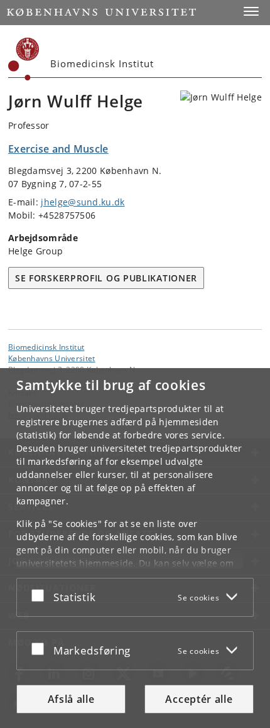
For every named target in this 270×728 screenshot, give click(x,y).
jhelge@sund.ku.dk (82, 202)
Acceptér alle (198, 699)
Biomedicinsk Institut (46, 347)
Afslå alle (71, 699)
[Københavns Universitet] (24, 59)
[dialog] (135, 548)
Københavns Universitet (51, 358)
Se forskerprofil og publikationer (106, 278)
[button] (251, 11)
